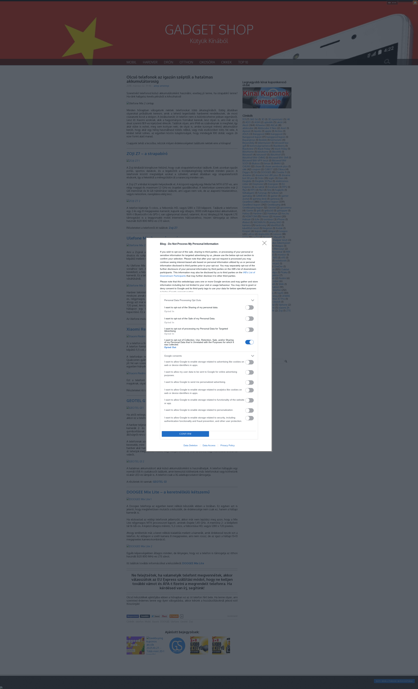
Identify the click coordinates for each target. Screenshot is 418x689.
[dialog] (209, 344)
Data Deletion (191, 445)
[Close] (265, 244)
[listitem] (209, 300)
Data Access (209, 445)
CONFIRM (185, 434)
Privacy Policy (227, 445)
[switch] (249, 307)
